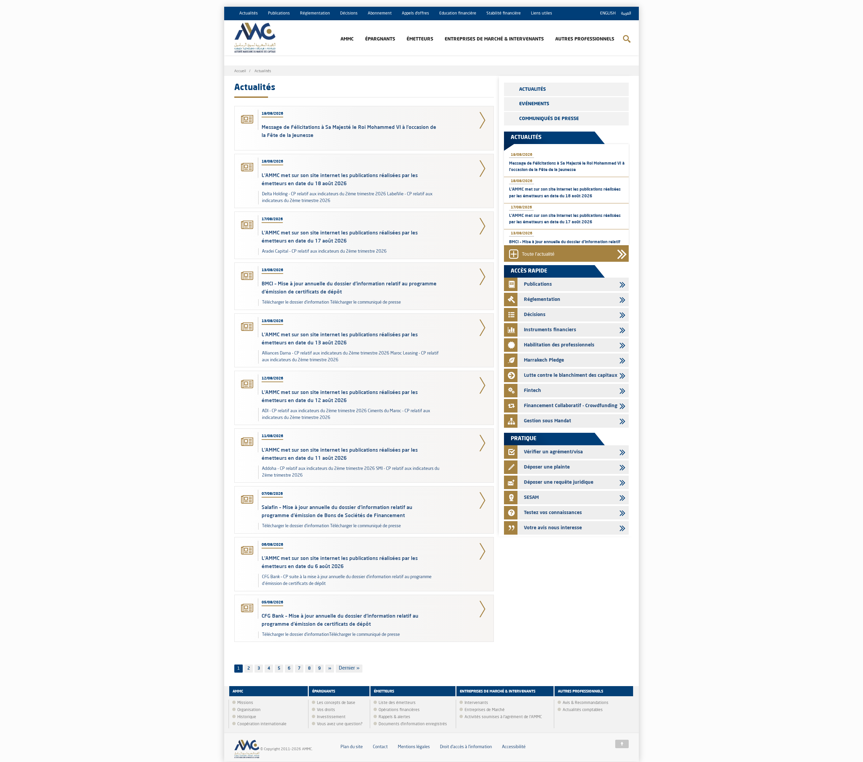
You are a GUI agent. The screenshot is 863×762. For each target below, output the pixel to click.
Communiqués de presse (549, 118)
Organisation (249, 710)
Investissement (331, 717)
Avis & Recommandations (585, 703)
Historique (246, 717)
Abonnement (380, 13)
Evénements (534, 104)
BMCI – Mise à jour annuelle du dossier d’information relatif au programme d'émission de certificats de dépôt (349, 287)
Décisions (349, 13)
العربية (626, 13)
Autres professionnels (584, 39)
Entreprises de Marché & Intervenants (494, 39)
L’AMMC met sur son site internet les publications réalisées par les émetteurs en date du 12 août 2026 (340, 396)
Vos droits (326, 710)
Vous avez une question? (339, 724)
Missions (245, 703)
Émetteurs (420, 39)
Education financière (457, 13)
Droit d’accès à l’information (466, 747)
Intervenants (476, 703)
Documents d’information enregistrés (413, 724)
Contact (380, 747)
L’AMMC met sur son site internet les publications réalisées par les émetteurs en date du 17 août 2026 (340, 236)
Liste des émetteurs (397, 703)
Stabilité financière (503, 13)
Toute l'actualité (538, 254)
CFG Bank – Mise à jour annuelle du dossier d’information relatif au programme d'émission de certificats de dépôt (340, 620)
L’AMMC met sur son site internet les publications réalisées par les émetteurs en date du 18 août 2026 (340, 179)
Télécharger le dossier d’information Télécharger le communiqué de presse (331, 302)
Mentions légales (414, 747)
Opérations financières (399, 710)
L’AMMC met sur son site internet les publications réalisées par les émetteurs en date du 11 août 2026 (340, 454)
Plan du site (351, 747)
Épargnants (380, 39)
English (608, 13)
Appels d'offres (415, 13)
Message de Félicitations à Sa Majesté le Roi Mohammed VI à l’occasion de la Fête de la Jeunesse (349, 131)
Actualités (248, 13)
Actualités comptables (583, 710)
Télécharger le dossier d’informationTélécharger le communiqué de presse (331, 634)
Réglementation (315, 13)
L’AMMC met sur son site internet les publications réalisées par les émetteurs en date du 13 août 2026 (340, 338)
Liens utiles (541, 13)
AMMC (347, 39)
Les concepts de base (336, 703)
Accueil (240, 71)
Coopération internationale (262, 724)
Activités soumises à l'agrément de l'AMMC (503, 717)
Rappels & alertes (394, 717)
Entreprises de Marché (485, 710)
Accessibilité (514, 747)
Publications (279, 13)
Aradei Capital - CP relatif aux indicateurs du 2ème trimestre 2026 (325, 251)
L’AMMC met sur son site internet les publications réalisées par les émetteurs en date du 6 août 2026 (340, 562)
